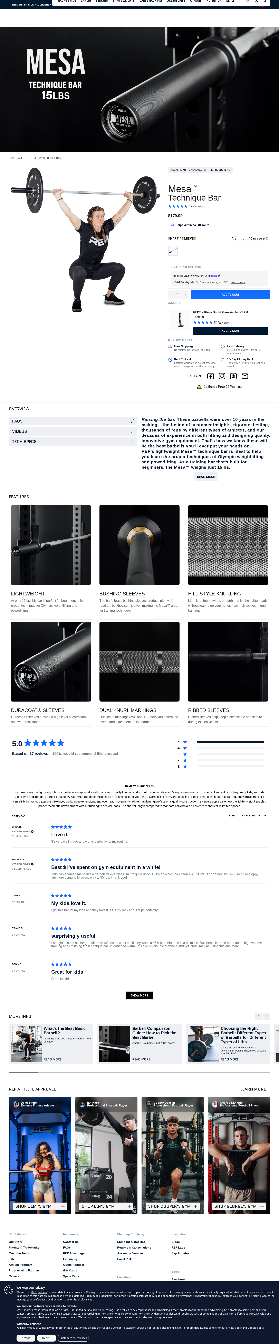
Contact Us (71, 1241)
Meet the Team (19, 1253)
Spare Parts (71, 1276)
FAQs (67, 1247)
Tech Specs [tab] (24, 441)
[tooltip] (152, 786)
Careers (14, 1276)
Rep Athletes (180, 1253)
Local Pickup (126, 1259)
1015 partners (39, 1292)
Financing (70, 1259)
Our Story (15, 1241)
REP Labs (178, 1247)
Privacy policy (234, 1327)
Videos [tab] (19, 431)
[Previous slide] (258, 1016)
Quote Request (73, 1264)
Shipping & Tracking (131, 1241)
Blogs (176, 1241)
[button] (186, 206)
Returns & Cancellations (134, 1247)
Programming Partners (24, 1270)
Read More (206, 476)
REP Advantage (74, 1253)
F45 (11, 1259)
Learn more (238, 282)
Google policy (256, 1327)
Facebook (178, 1279)
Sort (232, 815)
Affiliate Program (20, 1264)
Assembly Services (130, 1253)
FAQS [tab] (17, 421)
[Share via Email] (245, 376)
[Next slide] (266, 1016)
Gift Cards (70, 1270)
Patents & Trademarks (24, 1247)
